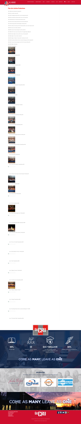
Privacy (39, 420)
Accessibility (36, 420)
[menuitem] (31, 2)
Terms (41, 420)
